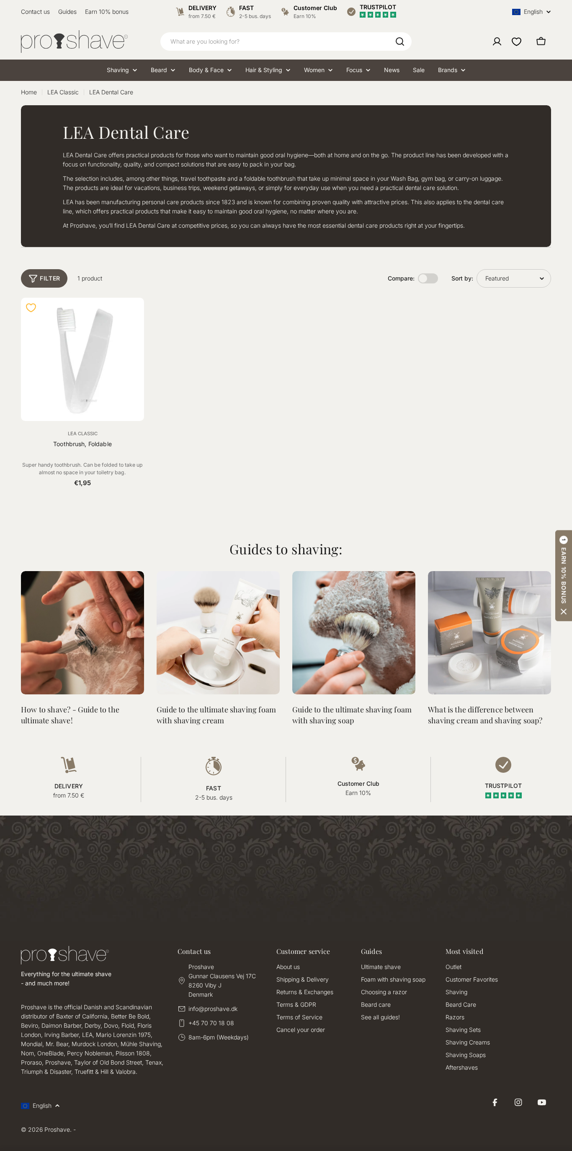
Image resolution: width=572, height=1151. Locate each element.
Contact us (35, 11)
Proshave (57, 1129)
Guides (67, 11)
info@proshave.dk (212, 1008)
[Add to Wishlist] (31, 308)
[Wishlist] (516, 41)
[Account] (497, 41)
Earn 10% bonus (107, 11)
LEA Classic (63, 92)
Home (29, 92)
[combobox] (286, 41)
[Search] (400, 41)
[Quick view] (133, 315)
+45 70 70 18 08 (211, 1022)
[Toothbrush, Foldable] (82, 359)
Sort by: (462, 278)
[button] (563, 575)
